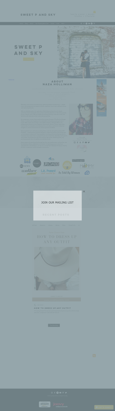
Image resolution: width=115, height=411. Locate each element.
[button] (84, 191)
